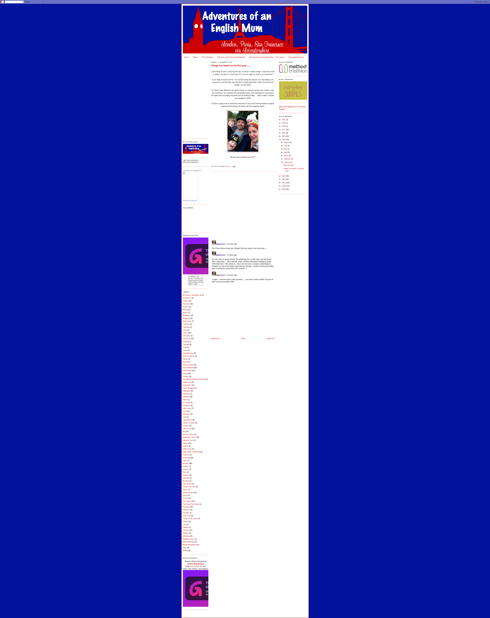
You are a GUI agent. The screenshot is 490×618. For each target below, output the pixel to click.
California (186, 324)
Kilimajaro (186, 414)
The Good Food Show (191, 504)
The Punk (186, 510)
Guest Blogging (188, 388)
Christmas (186, 339)
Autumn (186, 307)
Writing (185, 551)
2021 (284, 120)
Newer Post (215, 338)
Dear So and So (189, 356)
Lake (184, 417)
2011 (284, 183)
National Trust (188, 440)
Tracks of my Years (190, 519)
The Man (186, 507)
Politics (185, 466)
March (286, 156)
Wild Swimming (188, 542)
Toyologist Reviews (296, 57)
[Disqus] (243, 206)
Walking (186, 533)
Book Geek (187, 321)
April (286, 152)
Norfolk (185, 446)
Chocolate (186, 336)
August (287, 142)
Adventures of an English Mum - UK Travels (266, 57)
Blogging (186, 318)
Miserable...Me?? (189, 437)
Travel (185, 521)
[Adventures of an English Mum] (190, 198)
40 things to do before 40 (192, 295)
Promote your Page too (190, 200)
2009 (284, 189)
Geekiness (187, 382)
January (287, 162)
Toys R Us (187, 516)
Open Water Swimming (191, 452)
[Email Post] (234, 166)
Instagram (186, 405)
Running (186, 481)
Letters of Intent (189, 423)
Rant (184, 472)
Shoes (185, 490)
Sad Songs (187, 484)
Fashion (186, 376)
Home (186, 57)
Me (184, 431)
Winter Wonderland (190, 545)
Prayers (186, 469)
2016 (284, 133)
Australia (186, 304)
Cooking (186, 342)
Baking (185, 310)
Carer (185, 330)
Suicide (185, 498)
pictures (186, 463)
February (287, 159)
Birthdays (186, 315)
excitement (187, 371)
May (285, 149)
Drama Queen (188, 365)
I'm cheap (186, 402)
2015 (284, 136)
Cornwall (186, 344)
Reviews (186, 475)
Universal (186, 530)
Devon (185, 359)
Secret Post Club (189, 487)
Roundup (186, 478)
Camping (186, 327)
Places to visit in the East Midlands (231, 57)
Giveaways (187, 385)
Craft (184, 347)
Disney (185, 362)
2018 (284, 126)
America (186, 301)
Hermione (186, 394)
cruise (185, 350)
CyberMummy (188, 353)
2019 (284, 123)
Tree (184, 524)
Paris (185, 460)
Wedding (186, 536)
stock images (195, 566)
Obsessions (187, 449)
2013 (284, 176)
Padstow (186, 455)
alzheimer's (187, 298)
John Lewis (187, 408)
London (185, 426)
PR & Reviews (207, 57)
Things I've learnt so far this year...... (230, 65)
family (185, 373)
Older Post (271, 338)
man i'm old (187, 429)
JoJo (184, 411)
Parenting (186, 458)
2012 (284, 179)
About (195, 57)
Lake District (187, 420)
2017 (284, 130)
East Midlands (188, 368)
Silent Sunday (188, 492)
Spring (185, 495)
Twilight (185, 527)
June (286, 146)
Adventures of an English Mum (192, 170)
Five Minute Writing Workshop (194, 379)
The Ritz (186, 513)
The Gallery (187, 501)
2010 (284, 186)
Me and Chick (188, 434)
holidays (186, 397)
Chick (185, 333)
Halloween (186, 391)
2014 (284, 139)
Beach (185, 312)
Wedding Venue (188, 539)
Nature (185, 443)
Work (185, 548)
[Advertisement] (195, 97)
